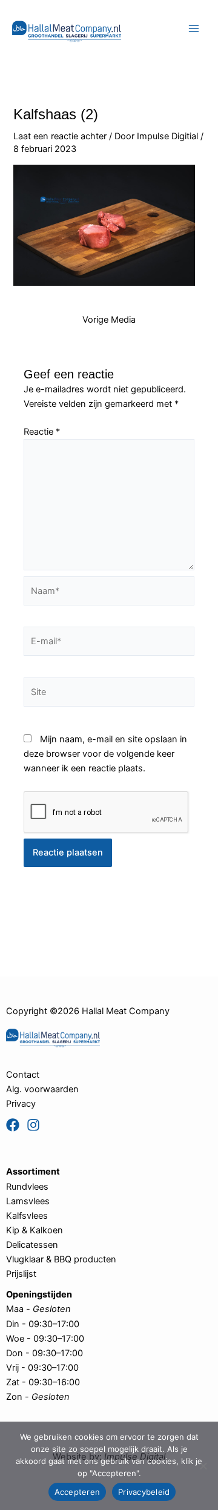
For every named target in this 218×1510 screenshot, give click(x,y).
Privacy (21, 1103)
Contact (22, 1074)
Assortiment (33, 1171)
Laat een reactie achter (60, 136)
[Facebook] (12, 1125)
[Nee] (203, 1466)
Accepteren (77, 1492)
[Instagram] (33, 1125)
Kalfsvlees (27, 1215)
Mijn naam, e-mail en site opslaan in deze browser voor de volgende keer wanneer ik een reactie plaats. (105, 754)
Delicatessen (32, 1244)
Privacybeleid (144, 1492)
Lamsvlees (28, 1201)
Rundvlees (27, 1186)
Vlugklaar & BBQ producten (61, 1259)
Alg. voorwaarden (42, 1089)
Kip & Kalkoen (34, 1230)
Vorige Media (109, 320)
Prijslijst (21, 1273)
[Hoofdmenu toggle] (194, 28)
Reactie (42, 431)
